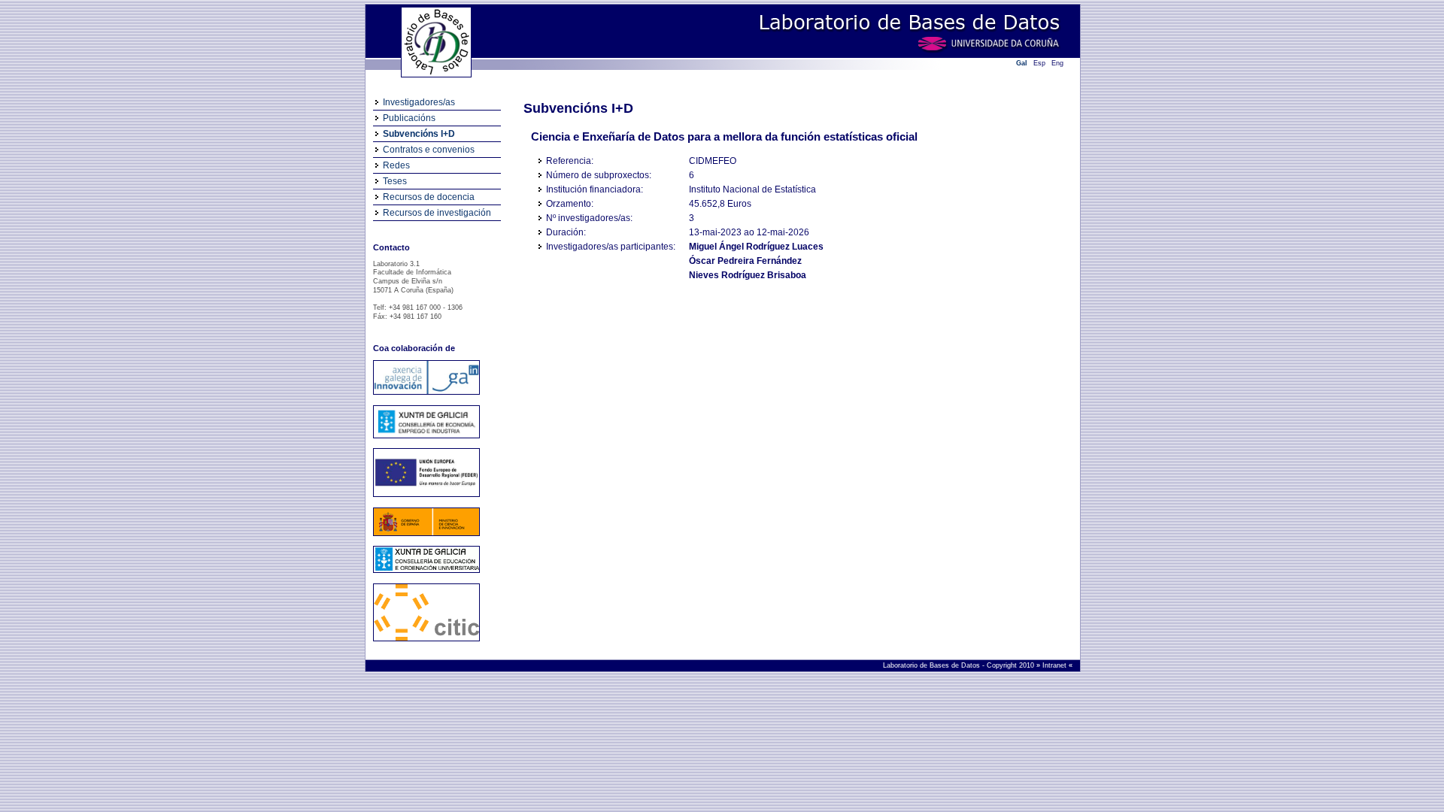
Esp (1039, 63)
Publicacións (409, 118)
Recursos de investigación (437, 213)
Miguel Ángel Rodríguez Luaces (756, 246)
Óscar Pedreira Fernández (745, 261)
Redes (396, 165)
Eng (1057, 63)
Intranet (1055, 665)
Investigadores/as (419, 102)
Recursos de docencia (429, 197)
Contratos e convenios (429, 149)
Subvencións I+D (419, 134)
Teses (395, 181)
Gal (1021, 63)
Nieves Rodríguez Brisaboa (747, 275)
